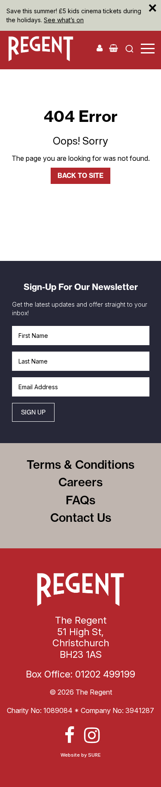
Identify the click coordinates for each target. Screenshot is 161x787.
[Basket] (113, 48)
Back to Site (80, 176)
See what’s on (64, 20)
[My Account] (100, 48)
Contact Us (80, 517)
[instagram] (92, 735)
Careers (80, 482)
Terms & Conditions (80, 464)
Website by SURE (81, 755)
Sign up (33, 412)
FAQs (80, 500)
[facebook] (70, 735)
